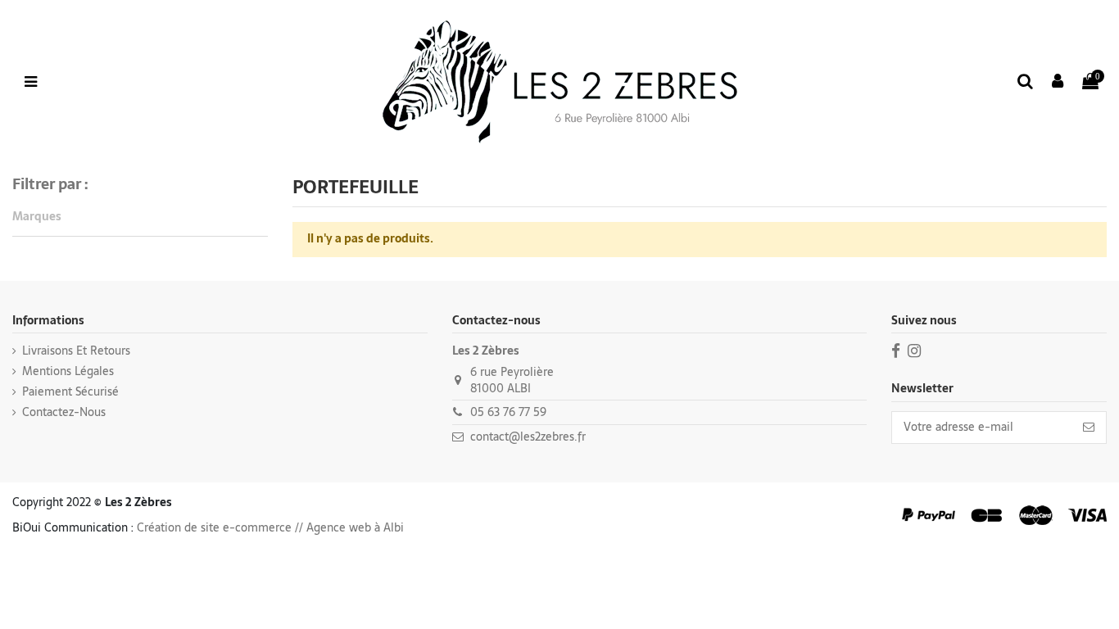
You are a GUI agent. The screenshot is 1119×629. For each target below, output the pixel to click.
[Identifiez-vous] (1058, 82)
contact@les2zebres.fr (528, 437)
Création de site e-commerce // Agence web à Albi (270, 527)
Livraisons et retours (76, 351)
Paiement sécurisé (70, 392)
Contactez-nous (64, 413)
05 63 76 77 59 (508, 412)
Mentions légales (68, 372)
